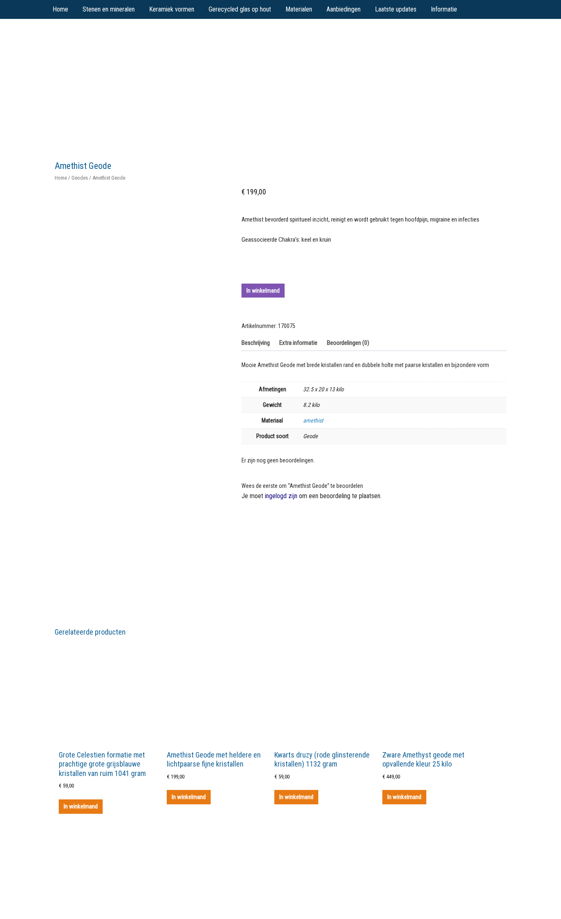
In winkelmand (263, 290)
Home (61, 178)
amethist (313, 420)
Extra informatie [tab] (298, 342)
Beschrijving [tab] (255, 342)
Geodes (79, 178)
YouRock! (117, 37)
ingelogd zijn (281, 496)
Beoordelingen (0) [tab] (348, 342)
